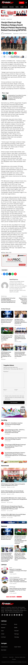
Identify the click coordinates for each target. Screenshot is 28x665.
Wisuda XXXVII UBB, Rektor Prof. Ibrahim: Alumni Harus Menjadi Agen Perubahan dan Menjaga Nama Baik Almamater (14, 499)
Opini (2, 630)
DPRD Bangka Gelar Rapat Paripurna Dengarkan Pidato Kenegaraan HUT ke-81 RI (13, 484)
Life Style (3, 637)
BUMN (22, 7)
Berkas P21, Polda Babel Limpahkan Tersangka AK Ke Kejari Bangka (14, 423)
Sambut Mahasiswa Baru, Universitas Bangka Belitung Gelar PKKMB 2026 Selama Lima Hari (12, 491)
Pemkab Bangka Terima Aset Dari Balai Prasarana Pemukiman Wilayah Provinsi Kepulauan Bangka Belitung (8, 300)
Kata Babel (3, 650)
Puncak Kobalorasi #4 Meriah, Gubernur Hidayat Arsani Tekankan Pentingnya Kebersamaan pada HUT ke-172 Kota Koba (15, 454)
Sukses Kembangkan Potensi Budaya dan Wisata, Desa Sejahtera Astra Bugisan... (20, 354)
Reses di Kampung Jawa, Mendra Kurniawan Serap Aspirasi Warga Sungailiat (16, 438)
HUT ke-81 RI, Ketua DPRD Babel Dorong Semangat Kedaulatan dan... (20, 338)
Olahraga (16, 634)
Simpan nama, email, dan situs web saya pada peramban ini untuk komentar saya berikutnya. (14, 397)
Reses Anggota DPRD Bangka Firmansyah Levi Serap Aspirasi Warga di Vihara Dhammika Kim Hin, (15, 446)
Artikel (2, 634)
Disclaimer (5, 657)
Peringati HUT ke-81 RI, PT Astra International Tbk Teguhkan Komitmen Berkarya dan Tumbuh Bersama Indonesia (21, 540)
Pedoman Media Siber (20, 657)
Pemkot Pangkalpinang (14, 577)
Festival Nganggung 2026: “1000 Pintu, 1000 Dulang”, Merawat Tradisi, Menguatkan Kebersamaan (15, 431)
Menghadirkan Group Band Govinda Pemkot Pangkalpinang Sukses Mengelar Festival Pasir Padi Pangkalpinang (17, 97)
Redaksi (14, 659)
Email (16, 389)
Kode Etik (11, 657)
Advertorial (4, 7)
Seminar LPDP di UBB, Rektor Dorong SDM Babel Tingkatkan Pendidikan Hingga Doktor (13, 515)
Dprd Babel (4, 270)
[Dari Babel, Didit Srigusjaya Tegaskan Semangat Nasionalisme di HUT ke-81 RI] (21, 317)
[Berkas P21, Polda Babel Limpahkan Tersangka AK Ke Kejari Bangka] (4, 573)
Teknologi (16, 637)
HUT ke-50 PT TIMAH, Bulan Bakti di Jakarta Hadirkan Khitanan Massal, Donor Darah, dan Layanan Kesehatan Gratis (20, 557)
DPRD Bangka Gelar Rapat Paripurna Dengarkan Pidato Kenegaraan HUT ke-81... (6, 355)
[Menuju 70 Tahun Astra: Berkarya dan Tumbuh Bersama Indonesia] (7, 317)
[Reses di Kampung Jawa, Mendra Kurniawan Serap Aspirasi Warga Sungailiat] (4, 592)
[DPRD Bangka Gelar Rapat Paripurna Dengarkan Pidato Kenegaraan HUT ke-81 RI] (7, 350)
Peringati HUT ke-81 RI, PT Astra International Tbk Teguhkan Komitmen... (7, 338)
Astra (2, 324)
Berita (17, 7)
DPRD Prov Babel (18, 325)
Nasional (3, 627)
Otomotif (16, 630)
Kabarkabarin (4, 647)
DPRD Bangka (12, 586)
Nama (5, 389)
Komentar (6, 371)
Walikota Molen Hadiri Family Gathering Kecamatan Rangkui (23, 300)
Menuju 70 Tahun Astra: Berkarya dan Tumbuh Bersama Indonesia (7, 321)
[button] (15, 53)
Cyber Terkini (17, 647)
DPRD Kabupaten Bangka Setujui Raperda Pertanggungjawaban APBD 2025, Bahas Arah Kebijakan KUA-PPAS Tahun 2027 (12, 507)
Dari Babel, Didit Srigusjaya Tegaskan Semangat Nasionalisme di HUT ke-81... (21, 321)
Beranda (12, 7)
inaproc (21, 2)
